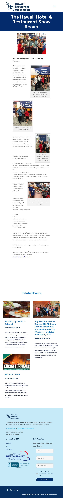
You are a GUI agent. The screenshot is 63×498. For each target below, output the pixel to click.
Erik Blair (8, 378)
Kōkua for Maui (12, 374)
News (8, 446)
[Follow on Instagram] (17, 490)
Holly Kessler (9, 328)
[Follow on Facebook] (7, 490)
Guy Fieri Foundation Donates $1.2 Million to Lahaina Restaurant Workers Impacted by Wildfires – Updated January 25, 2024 (45, 328)
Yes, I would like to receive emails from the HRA (46, 473)
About (8, 443)
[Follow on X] (11, 490)
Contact (9, 449)
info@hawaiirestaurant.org (25, 428)
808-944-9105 (11, 428)
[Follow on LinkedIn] (14, 490)
